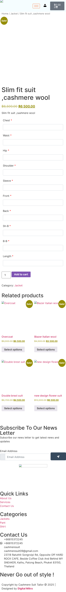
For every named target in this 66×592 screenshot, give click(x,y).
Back (7, 210)
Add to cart (21, 274)
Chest (7, 120)
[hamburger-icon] (36, 6)
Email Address (8, 451)
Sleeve (8, 180)
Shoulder (9, 165)
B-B (6, 241)
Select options (13, 349)
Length (8, 256)
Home (5, 13)
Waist (7, 135)
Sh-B (7, 226)
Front (7, 195)
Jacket (14, 13)
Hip (6, 150)
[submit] (58, 456)
